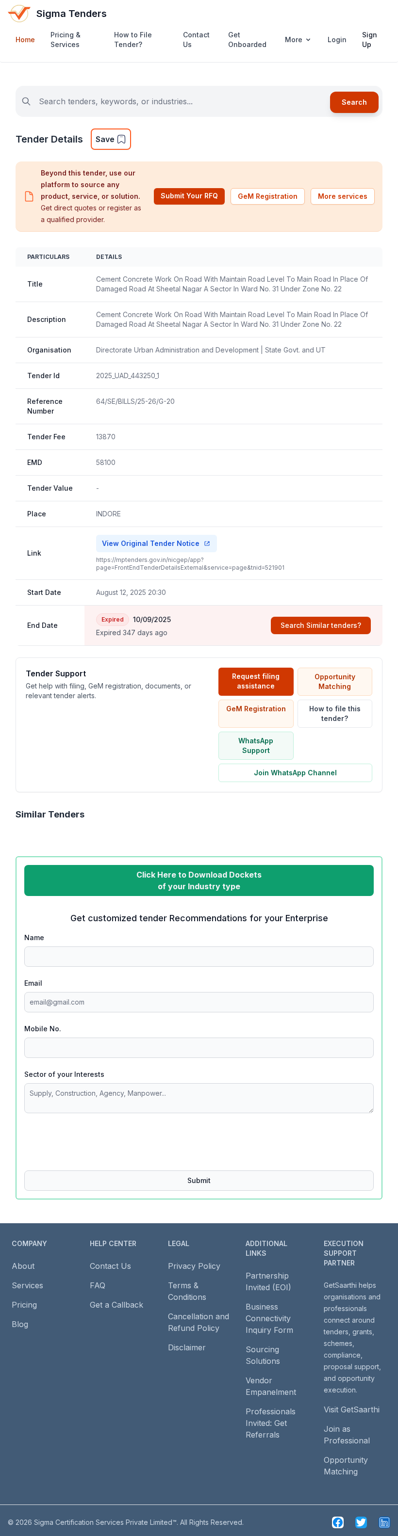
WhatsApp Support (255, 745)
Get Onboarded (247, 39)
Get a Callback (116, 1305)
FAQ (97, 1285)
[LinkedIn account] (384, 1522)
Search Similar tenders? (321, 625)
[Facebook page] (338, 1522)
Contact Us (196, 39)
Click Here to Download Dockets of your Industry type (199, 880)
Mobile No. (42, 1028)
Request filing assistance (256, 681)
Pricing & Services (65, 39)
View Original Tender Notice (150, 543)
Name (34, 937)
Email (33, 983)
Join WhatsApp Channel (295, 772)
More (293, 39)
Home (25, 39)
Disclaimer (187, 1347)
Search (354, 102)
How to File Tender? (133, 39)
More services (342, 196)
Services (27, 1285)
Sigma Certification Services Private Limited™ (105, 1522)
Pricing (24, 1305)
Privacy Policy (194, 1266)
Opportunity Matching (335, 681)
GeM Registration (268, 196)
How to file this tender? (335, 713)
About (23, 1266)
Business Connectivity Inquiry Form (269, 1318)
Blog (20, 1324)
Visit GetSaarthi (352, 1409)
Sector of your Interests (64, 1074)
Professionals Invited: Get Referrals (271, 1423)
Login (337, 39)
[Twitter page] (361, 1522)
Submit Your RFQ (189, 196)
